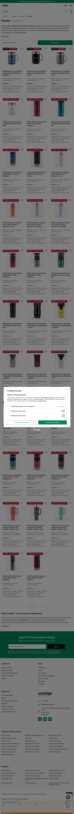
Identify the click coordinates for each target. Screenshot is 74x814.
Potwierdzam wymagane (22, 422)
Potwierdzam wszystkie (52, 422)
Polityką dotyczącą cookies (48, 397)
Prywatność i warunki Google (38, 401)
